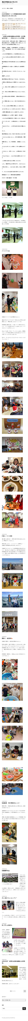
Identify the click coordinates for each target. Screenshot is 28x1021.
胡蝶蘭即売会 (6, 870)
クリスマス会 (6, 251)
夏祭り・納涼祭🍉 (7, 638)
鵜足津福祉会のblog (10, 2)
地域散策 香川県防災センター (11, 803)
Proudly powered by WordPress (8, 1017)
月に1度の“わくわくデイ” (9, 898)
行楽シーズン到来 (7, 536)
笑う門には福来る (7, 925)
